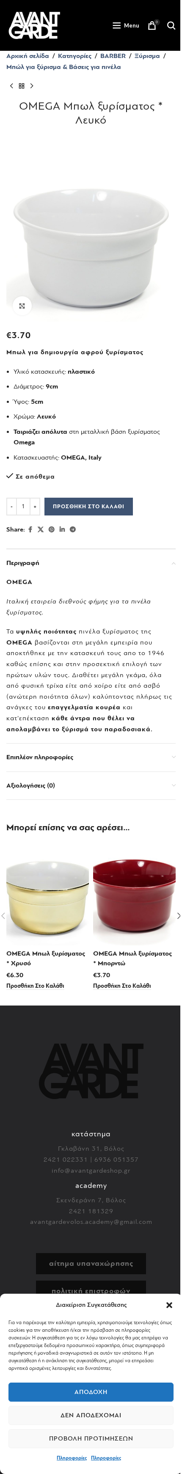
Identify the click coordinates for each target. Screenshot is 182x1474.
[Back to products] (22, 86)
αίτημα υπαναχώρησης (91, 1263)
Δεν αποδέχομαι (91, 1415)
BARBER (113, 56)
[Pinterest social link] (51, 530)
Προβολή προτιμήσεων (91, 1438)
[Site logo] (34, 25)
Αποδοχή (91, 1392)
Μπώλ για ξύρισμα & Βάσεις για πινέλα (63, 67)
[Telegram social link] (72, 530)
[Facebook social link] (30, 530)
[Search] (171, 25)
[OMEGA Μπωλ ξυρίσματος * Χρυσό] (47, 894)
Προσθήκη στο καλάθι (88, 506)
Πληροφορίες (72, 1458)
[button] (169, 1305)
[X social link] (40, 530)
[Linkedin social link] (62, 530)
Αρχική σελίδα (27, 56)
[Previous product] (11, 86)
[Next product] (32, 86)
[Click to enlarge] (22, 305)
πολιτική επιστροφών (91, 1291)
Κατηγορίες (74, 56)
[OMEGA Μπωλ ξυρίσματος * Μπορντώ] (134, 894)
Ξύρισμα (147, 56)
